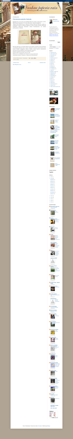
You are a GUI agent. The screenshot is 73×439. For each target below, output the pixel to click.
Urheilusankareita (53, 83)
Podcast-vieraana (56, 228)
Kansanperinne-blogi (54, 362)
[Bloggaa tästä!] (32, 58)
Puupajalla (52, 393)
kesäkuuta (52, 184)
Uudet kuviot (57, 398)
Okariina (55, 19)
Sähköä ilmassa (56, 356)
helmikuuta (52, 179)
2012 (51, 178)
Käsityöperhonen (53, 298)
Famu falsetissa (53, 321)
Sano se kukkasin (54, 242)
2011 (51, 176)
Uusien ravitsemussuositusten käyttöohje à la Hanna (57, 381)
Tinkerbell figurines (57, 388)
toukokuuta (52, 182)
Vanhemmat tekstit (43, 62)
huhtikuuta (52, 181)
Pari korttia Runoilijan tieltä (57, 135)
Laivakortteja (52, 68)
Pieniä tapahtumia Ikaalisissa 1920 (55, 295)
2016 (51, 200)
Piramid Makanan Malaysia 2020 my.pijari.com (57, 237)
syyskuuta (52, 189)
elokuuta (51, 187)
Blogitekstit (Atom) (18, 64)
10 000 (56, 371)
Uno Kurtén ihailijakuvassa (57, 152)
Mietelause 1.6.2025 (54, 311)
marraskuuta (52, 192)
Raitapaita (52, 397)
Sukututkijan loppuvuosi (55, 206)
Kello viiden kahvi (54, 408)
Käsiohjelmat (52, 67)
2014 (51, 197)
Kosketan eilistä (53, 337)
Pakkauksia (52, 74)
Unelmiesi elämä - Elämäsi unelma (55, 283)
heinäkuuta (52, 185)
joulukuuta (52, 193)
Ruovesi (51, 79)
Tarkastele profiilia (56, 21)
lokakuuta (52, 190)
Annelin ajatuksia (54, 293)
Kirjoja (18, 59)
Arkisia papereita (53, 53)
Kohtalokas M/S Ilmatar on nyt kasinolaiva (57, 115)
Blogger (49, 425)
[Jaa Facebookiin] (34, 58)
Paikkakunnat (52, 72)
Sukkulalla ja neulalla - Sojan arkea (55, 406)
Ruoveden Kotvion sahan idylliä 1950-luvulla (57, 148)
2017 (51, 201)
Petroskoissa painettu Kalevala (22, 19)
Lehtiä (51, 70)
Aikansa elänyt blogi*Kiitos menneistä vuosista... (57, 245)
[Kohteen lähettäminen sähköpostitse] (31, 58)
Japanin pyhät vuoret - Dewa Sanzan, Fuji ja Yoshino (57, 365)
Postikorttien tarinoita (54, 329)
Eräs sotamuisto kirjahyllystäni (57, 158)
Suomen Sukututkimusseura (54, 218)
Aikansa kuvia (52, 52)
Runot (51, 78)
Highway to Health (54, 378)
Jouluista (51, 59)
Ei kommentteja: (25, 58)
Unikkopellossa (53, 210)
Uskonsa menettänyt (54, 207)
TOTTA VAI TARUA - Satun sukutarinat (54, 346)
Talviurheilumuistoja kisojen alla (57, 109)
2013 (51, 195)
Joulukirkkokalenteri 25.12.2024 (57, 220)
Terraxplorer (40, 425)
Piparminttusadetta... (54, 386)
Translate (57, 48)
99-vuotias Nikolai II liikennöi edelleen (56, 142)
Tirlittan (52, 274)
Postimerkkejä (52, 75)
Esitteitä (51, 56)
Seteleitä (51, 81)
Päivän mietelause (54, 310)
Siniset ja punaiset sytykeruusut (57, 300)
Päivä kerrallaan (56, 212)
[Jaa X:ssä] (33, 58)
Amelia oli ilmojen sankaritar (56, 121)
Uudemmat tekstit (16, 62)
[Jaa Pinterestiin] (35, 58)
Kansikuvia (52, 62)
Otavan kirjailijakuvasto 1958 (57, 164)
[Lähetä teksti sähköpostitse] (29, 58)
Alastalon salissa (53, 370)
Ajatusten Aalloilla (54, 258)
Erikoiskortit (52, 55)
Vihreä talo (52, 226)
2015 (51, 198)
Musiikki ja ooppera (53, 71)
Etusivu (29, 62)
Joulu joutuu (57, 286)
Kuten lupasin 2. (57, 323)
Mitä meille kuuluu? (57, 276)
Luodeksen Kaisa (57, 347)
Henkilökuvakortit (53, 57)
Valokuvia (52, 85)
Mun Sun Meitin (53, 313)
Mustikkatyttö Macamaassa (53, 354)
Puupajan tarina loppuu (54, 394)
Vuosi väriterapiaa (57, 315)
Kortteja (51, 66)
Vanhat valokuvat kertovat (54, 86)
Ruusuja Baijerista (56, 339)
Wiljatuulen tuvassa (54, 286)
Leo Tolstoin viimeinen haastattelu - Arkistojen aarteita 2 (57, 253)
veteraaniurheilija (54, 306)
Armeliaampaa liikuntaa (54, 307)
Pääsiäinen (52, 77)
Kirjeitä (51, 63)
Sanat (52, 250)
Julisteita (51, 60)
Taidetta (51, 82)
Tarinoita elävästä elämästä (54, 266)
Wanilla (52, 234)
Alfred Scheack (56, 331)
